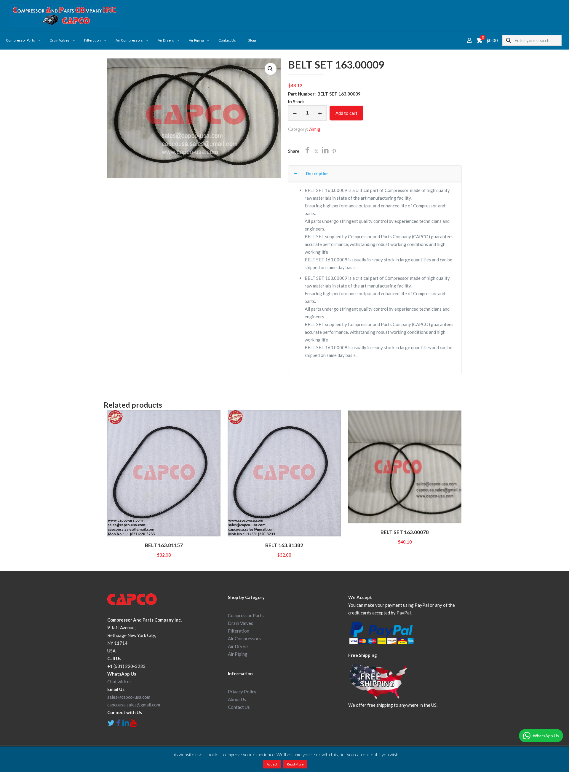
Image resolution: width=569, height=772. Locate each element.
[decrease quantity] (295, 113)
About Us (237, 699)
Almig (314, 129)
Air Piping (237, 654)
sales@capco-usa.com (128, 697)
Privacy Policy (242, 691)
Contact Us (239, 707)
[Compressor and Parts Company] (65, 15)
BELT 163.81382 (284, 545)
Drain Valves (240, 623)
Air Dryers (238, 646)
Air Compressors (244, 638)
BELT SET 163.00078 (405, 532)
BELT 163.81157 (164, 545)
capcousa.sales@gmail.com (133, 704)
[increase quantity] (320, 113)
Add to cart (346, 113)
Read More (295, 764)
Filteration (238, 630)
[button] (270, 69)
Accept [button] (272, 764)
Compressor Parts (246, 615)
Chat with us (119, 681)
